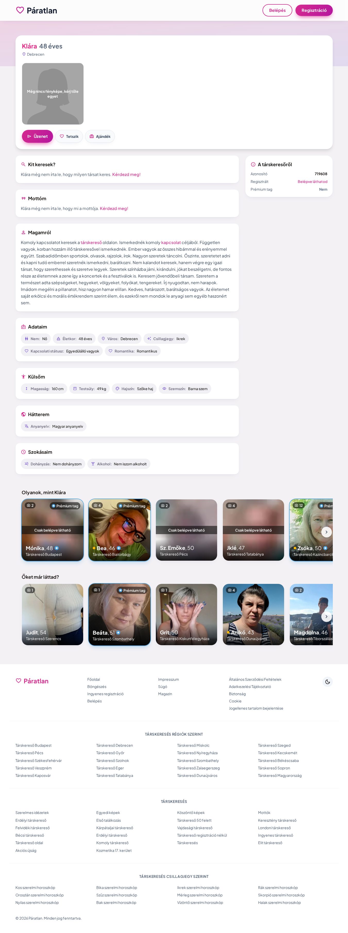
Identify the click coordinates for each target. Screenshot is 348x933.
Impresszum (168, 679)
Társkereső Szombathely (198, 760)
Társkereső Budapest (33, 745)
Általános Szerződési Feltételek (255, 679)
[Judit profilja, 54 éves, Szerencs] (52, 614)
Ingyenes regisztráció (105, 693)
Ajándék (100, 136)
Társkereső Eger (110, 768)
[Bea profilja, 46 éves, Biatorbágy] (119, 530)
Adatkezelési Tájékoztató (250, 686)
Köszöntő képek (191, 812)
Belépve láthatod (312, 181)
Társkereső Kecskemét (277, 752)
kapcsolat (171, 242)
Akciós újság (25, 850)
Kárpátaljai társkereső (114, 827)
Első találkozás (108, 820)
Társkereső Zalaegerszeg (198, 768)
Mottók (264, 812)
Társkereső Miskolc (193, 745)
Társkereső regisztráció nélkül (202, 835)
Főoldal (93, 679)
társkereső (91, 242)
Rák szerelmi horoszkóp (278, 887)
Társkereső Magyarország (280, 775)
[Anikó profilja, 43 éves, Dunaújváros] (253, 614)
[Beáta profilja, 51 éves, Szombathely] (119, 614)
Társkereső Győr (110, 752)
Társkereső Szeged (274, 745)
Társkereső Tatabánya (114, 775)
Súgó (162, 686)
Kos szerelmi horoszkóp (35, 887)
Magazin (165, 693)
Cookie (235, 701)
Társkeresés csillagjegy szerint (174, 876)
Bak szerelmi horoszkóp (116, 902)
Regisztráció (314, 10)
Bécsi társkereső (29, 835)
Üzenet (37, 136)
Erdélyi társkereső (30, 820)
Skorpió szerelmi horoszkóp (281, 895)
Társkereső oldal (29, 842)
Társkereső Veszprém (33, 768)
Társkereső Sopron (274, 768)
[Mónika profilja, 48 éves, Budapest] (52, 530)
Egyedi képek (108, 812)
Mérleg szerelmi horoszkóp (200, 895)
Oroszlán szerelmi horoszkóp (39, 895)
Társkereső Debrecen (114, 745)
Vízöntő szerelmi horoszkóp (200, 902)
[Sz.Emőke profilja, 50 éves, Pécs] (186, 530)
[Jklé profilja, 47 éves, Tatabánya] (253, 530)
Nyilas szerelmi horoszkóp (37, 902)
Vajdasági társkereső (195, 827)
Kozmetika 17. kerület (114, 850)
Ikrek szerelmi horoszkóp (198, 887)
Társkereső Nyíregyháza (197, 752)
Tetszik (69, 136)
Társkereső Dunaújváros (197, 775)
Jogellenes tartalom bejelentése (256, 708)
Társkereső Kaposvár (33, 775)
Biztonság (237, 693)
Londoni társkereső (274, 827)
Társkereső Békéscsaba (278, 760)
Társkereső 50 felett (194, 820)
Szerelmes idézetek (32, 812)
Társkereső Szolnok (112, 760)
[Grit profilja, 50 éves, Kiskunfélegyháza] (186, 614)
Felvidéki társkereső (32, 827)
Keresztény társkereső (277, 820)
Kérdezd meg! (126, 174)
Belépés (277, 10)
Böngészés (96, 686)
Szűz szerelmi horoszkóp (116, 895)
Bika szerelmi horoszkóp (116, 887)
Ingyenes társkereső (275, 835)
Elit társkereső (270, 842)
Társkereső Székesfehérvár (38, 760)
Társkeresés (187, 842)
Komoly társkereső (112, 842)
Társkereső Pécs (29, 752)
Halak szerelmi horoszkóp (279, 902)
